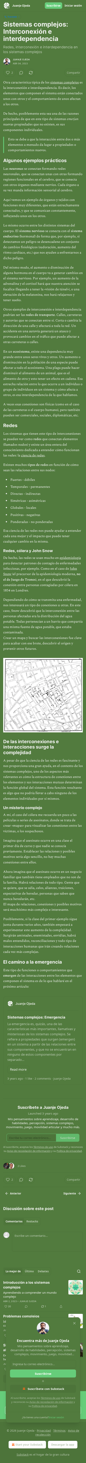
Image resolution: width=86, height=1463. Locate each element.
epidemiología (70, 557)
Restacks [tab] (32, 1221)
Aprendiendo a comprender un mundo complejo (30, 1294)
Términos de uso (50, 1398)
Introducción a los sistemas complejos (26, 1284)
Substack (23, 1454)
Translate (12, 16)
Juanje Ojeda (21, 59)
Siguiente (69, 1193)
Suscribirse (53, 5)
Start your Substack (29, 1444)
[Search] (79, 1271)
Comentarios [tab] (14, 1221)
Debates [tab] (43, 1271)
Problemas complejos (21, 1316)
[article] (43, 1294)
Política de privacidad (44, 1406)
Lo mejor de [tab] (13, 1271)
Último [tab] (29, 1271)
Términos (59, 1430)
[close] (74, 1323)
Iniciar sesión (73, 5)
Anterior (15, 1193)
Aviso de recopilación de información (51, 1402)
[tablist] (21, 1221)
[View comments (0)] (21, 73)
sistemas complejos (64, 82)
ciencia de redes (33, 455)
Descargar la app (62, 1444)
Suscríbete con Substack (46, 1389)
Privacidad (44, 1430)
